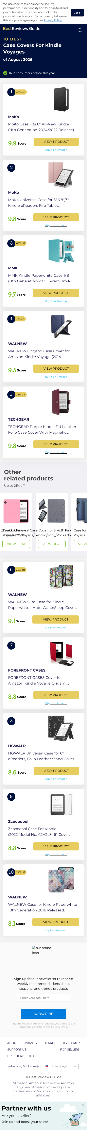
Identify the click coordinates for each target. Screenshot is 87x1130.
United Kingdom (61, 1066)
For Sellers (70, 1049)
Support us (16, 1049)
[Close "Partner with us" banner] (83, 1105)
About (12, 1043)
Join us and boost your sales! (25, 1122)
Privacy (31, 1043)
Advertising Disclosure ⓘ (23, 1066)
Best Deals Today (21, 1056)
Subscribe (43, 1014)
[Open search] (80, 30)
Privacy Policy (53, 20)
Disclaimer (71, 1043)
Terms (50, 1043)
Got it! (77, 12)
